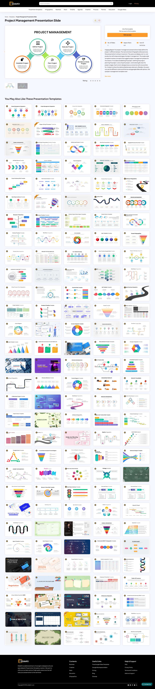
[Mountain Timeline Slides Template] (18, 347)
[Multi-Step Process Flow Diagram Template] (48, 275)
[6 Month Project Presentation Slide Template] (48, 148)
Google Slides (122, 9)
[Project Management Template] (77, 311)
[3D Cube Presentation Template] (107, 456)
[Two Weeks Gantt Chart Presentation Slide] (136, 510)
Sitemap (94, 676)
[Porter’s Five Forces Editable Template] (136, 402)
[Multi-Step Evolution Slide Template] (136, 329)
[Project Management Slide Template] (77, 130)
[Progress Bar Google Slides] (107, 420)
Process (95, 9)
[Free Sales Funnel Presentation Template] (48, 202)
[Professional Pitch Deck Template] (18, 565)
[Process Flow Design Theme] (107, 184)
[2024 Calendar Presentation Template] (48, 565)
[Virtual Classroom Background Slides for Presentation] (48, 583)
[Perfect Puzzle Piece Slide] (48, 474)
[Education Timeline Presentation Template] (136, 474)
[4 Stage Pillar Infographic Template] (18, 637)
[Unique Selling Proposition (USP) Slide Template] (18, 601)
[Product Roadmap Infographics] (136, 275)
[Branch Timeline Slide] (107, 365)
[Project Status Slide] (136, 166)
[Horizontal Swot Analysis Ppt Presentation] (107, 546)
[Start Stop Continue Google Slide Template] (18, 202)
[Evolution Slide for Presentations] (107, 637)
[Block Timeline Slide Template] (107, 257)
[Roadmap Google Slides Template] (136, 565)
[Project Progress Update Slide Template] (18, 311)
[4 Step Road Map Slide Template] (136, 184)
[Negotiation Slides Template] (18, 583)
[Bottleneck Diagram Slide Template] (136, 456)
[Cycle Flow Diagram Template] (77, 238)
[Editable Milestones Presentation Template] (136, 438)
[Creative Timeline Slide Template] (48, 311)
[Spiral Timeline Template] (18, 546)
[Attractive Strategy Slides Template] (107, 474)
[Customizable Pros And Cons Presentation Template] (136, 492)
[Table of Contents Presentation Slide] (136, 583)
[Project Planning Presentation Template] (136, 383)
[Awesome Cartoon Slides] (48, 329)
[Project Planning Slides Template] (77, 275)
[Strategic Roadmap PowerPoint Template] (136, 293)
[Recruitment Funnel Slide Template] (107, 347)
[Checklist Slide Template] (77, 293)
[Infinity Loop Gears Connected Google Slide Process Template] (136, 220)
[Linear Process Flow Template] (18, 130)
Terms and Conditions (131, 670)
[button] (101, 50)
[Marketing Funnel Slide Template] (107, 311)
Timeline (72, 9)
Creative (88, 9)
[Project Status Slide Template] (48, 166)
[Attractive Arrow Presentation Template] (77, 420)
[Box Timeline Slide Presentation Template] (107, 238)
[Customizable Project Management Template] (107, 130)
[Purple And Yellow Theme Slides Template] (48, 365)
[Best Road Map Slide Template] (18, 383)
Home (6, 17)
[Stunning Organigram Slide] (107, 383)
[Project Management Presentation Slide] (18, 112)
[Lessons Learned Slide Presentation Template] (18, 275)
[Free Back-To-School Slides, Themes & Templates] (77, 619)
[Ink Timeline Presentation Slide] (107, 293)
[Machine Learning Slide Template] (136, 637)
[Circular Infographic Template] (77, 329)
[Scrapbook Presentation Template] (48, 601)
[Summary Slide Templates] (48, 510)
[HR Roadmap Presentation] (107, 202)
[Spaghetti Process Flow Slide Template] (136, 148)
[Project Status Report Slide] (18, 420)
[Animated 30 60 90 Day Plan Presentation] (48, 347)
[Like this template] (99, 21)
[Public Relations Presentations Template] (18, 619)
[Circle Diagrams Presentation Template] (107, 510)
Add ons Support (130, 673)
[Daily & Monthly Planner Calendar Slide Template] (77, 438)
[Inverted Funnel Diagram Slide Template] (136, 365)
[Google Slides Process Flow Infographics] (18, 293)
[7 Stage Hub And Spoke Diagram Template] (77, 474)
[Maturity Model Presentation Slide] (18, 438)
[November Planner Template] (48, 619)
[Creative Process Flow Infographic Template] (136, 130)
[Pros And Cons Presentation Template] (107, 492)
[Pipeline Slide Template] (107, 438)
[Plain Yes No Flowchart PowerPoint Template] (77, 637)
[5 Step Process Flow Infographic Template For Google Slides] (77, 202)
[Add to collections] (95, 21)
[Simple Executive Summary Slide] (136, 601)
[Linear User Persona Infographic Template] (77, 528)
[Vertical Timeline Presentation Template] (18, 238)
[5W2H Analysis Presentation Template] (107, 275)
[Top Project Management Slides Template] (77, 166)
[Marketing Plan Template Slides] (18, 510)
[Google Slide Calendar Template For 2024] (48, 528)
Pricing (136, 3)
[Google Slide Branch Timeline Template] (18, 220)
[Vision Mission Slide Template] (48, 492)
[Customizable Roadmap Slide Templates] (77, 402)
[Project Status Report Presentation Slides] (48, 257)
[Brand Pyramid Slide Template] (136, 528)
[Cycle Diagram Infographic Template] (18, 329)
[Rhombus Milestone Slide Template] (48, 383)
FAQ (126, 664)
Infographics (49, 9)
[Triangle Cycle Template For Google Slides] (18, 456)
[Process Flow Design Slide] (18, 257)
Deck (65, 9)
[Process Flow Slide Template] (136, 202)
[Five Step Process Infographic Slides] (77, 365)
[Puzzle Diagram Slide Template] (77, 383)
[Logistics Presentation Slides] (77, 347)
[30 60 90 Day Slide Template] (77, 510)
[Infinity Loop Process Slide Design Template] (77, 148)
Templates (12, 17)
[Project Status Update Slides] (136, 311)
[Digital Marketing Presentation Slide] (48, 402)
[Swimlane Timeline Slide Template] (48, 220)
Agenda (80, 9)
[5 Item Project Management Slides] (77, 184)
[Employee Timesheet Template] (107, 583)
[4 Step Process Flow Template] (77, 112)
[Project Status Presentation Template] (107, 166)
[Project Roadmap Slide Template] (18, 184)
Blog (93, 673)
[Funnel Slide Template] (136, 238)
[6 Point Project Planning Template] (136, 257)
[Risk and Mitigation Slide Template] (77, 456)
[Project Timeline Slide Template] (107, 329)
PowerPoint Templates (35, 9)
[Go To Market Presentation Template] (77, 257)
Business (58, 9)
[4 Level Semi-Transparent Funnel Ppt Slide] (48, 456)
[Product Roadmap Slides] (136, 420)
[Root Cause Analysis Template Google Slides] (48, 184)
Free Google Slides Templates (100, 664)
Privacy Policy (129, 667)
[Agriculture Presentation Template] (48, 420)
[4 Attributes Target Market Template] (77, 565)
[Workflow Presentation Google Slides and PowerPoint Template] (136, 619)
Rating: (85, 81)
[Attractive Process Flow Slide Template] (136, 112)
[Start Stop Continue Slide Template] (77, 492)
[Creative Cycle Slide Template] (48, 293)
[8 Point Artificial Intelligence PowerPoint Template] (77, 546)
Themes (103, 9)
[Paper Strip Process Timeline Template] (48, 130)
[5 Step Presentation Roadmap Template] (18, 528)
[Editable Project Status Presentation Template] (107, 220)
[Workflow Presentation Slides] (48, 238)
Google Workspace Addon (99, 667)
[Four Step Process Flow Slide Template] (107, 402)
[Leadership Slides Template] (18, 365)
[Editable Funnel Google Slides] (18, 148)
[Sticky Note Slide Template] (77, 583)
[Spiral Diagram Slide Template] (48, 546)
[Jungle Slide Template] (48, 637)
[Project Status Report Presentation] (77, 220)
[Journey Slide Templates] (48, 438)
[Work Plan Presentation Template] (107, 148)
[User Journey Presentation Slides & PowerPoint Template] (18, 474)
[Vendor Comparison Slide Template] (107, 565)
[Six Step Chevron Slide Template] (18, 166)
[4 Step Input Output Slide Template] (18, 402)
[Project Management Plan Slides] (48, 112)
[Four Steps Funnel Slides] (107, 528)
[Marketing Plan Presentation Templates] (77, 601)
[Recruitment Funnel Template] (18, 492)
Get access (127, 35)
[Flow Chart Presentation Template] (136, 546)
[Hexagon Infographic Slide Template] (136, 347)
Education (112, 9)
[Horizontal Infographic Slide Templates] (107, 112)
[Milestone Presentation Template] (107, 601)
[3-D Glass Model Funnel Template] (107, 619)
